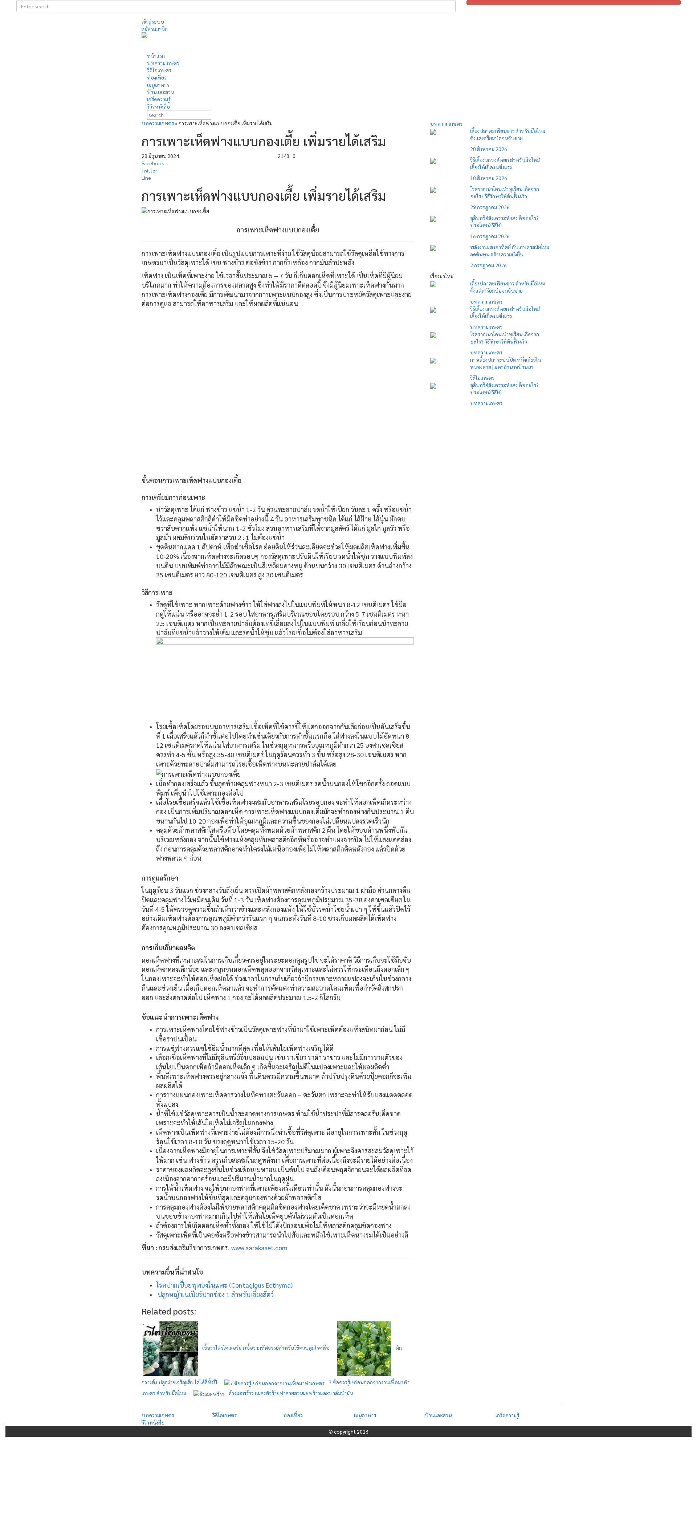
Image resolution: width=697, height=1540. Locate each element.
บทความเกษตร (158, 123)
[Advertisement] (415, 41)
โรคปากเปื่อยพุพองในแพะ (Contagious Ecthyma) (224, 1285)
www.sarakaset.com (259, 1247)
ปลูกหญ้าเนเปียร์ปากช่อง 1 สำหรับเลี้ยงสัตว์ (216, 1294)
